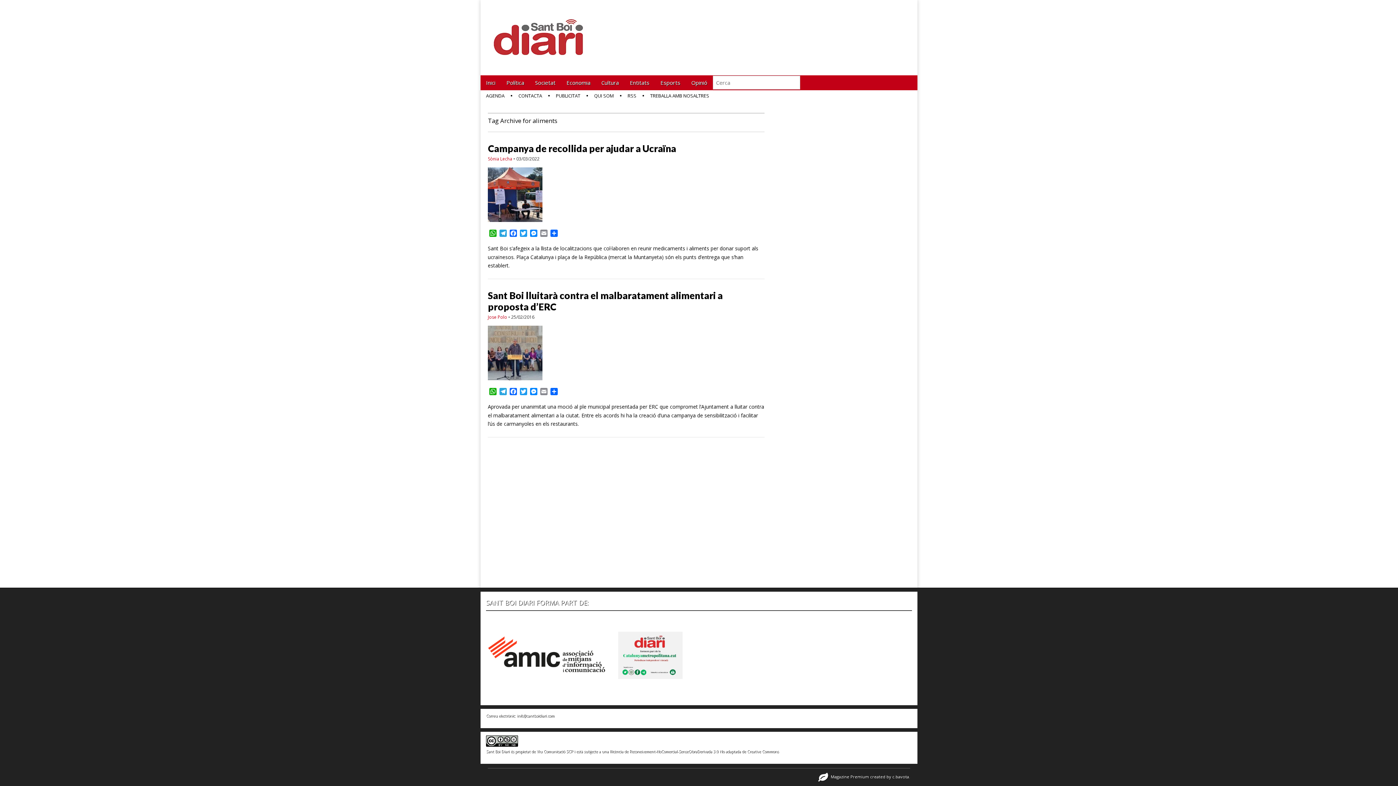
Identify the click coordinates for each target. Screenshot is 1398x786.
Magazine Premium (850, 776)
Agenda (495, 95)
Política (515, 82)
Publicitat (568, 95)
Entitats (639, 82)
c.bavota (900, 776)
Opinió (699, 82)
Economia (578, 82)
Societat (545, 82)
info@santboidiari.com (535, 715)
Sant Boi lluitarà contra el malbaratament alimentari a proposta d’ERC (605, 301)
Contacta (530, 95)
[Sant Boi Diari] (542, 32)
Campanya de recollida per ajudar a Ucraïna (582, 148)
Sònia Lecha (500, 159)
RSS (632, 95)
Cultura (610, 82)
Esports (670, 82)
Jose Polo (497, 317)
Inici (490, 82)
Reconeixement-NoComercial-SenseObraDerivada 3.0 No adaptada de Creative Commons (704, 751)
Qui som (604, 95)
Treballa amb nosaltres (679, 95)
